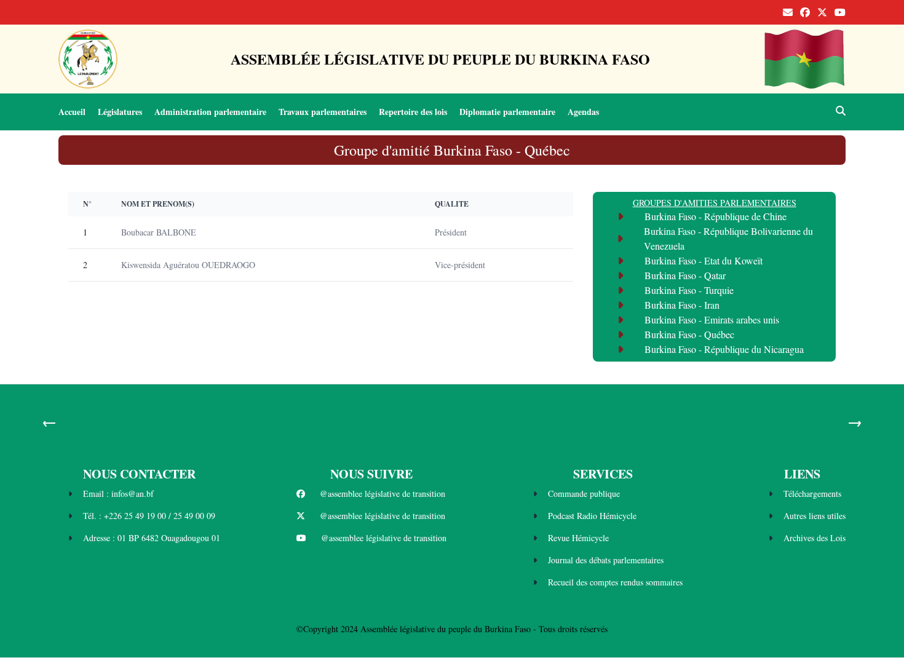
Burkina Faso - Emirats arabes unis (711, 319)
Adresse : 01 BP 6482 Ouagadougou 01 (151, 538)
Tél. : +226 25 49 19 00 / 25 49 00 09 (149, 515)
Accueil (71, 111)
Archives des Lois (814, 538)
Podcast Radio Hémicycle (592, 515)
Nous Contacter (139, 474)
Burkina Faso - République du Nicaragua (724, 349)
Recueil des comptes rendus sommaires (615, 582)
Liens (802, 474)
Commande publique (584, 493)
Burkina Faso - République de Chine (715, 216)
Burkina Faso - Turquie (689, 289)
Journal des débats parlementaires (606, 560)
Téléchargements (812, 493)
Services (603, 474)
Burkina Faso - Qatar (685, 275)
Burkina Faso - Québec (689, 334)
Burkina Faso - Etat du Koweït (703, 260)
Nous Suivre (371, 474)
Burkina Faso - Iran (682, 304)
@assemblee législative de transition (382, 493)
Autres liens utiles (814, 515)
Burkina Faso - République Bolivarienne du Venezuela (728, 238)
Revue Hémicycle (578, 538)
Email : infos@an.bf (118, 493)
